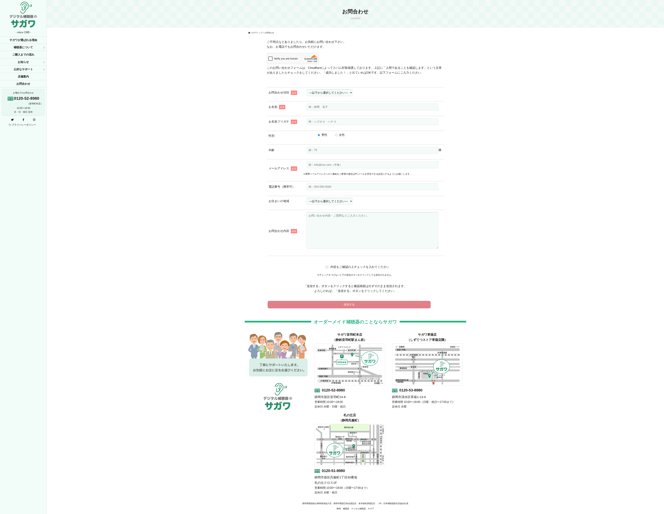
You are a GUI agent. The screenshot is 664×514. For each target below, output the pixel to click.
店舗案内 (23, 76)
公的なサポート (23, 69)
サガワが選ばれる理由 (23, 40)
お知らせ (23, 61)
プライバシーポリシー (23, 124)
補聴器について (23, 47)
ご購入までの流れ (23, 54)
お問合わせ (23, 83)
